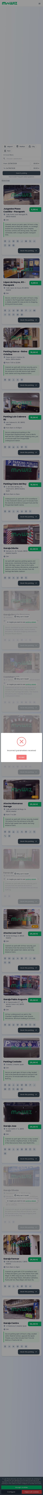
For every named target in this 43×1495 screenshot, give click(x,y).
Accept (21, 757)
